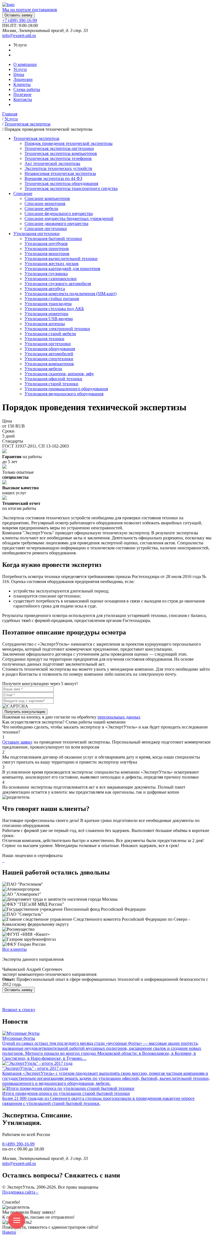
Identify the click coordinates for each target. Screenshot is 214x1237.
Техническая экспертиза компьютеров (61, 153)
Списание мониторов (45, 203)
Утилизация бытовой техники (53, 238)
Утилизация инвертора (46, 313)
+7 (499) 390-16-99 (19, 20)
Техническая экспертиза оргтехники (59, 148)
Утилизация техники (44, 338)
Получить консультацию (24, 712)
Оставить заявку (18, 15)
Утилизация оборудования (50, 348)
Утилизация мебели (43, 368)
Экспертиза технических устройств (58, 168)
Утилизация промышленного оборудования (66, 388)
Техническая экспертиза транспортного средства (71, 188)
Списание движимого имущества (56, 223)
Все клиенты (14, 949)
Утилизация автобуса (45, 288)
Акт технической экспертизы (52, 163)
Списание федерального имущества (59, 213)
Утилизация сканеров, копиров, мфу (59, 373)
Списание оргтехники (46, 228)
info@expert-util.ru (19, 35)
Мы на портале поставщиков (29, 9)
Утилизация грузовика (46, 273)
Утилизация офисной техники (53, 378)
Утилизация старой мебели (50, 333)
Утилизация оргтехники (48, 343)
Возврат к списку (18, 1009)
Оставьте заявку (17, 742)
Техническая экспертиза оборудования (61, 183)
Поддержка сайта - (20, 1192)
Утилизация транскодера (48, 303)
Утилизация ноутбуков (46, 243)
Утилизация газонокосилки (51, 278)
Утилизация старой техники (51, 383)
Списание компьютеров (47, 198)
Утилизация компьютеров (49, 363)
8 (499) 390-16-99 (18, 1144)
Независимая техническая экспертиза (60, 173)
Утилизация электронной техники (57, 328)
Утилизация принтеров (47, 248)
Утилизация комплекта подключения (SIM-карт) (70, 293)
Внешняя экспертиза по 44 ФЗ (53, 178)
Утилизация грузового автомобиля (58, 283)
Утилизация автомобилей (49, 353)
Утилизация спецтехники (49, 358)
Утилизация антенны (45, 323)
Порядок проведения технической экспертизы (69, 143)
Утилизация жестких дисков (52, 263)
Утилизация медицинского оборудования (64, 393)
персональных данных (119, 717)
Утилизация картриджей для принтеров (62, 268)
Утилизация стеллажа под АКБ (54, 308)
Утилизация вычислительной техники (61, 258)
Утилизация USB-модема (49, 318)
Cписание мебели (41, 208)
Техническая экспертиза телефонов (58, 158)
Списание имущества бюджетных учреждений (69, 218)
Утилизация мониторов (47, 253)
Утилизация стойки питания (52, 298)
